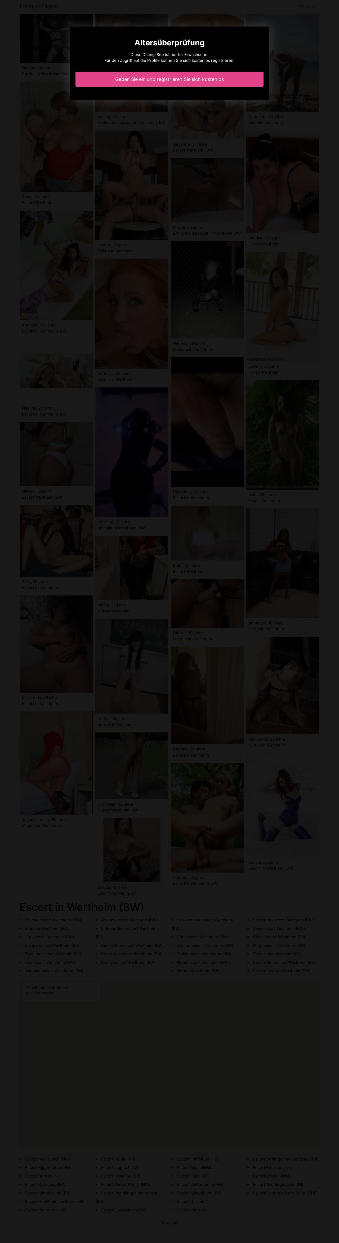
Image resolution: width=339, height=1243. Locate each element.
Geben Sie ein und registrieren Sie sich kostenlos (169, 79)
